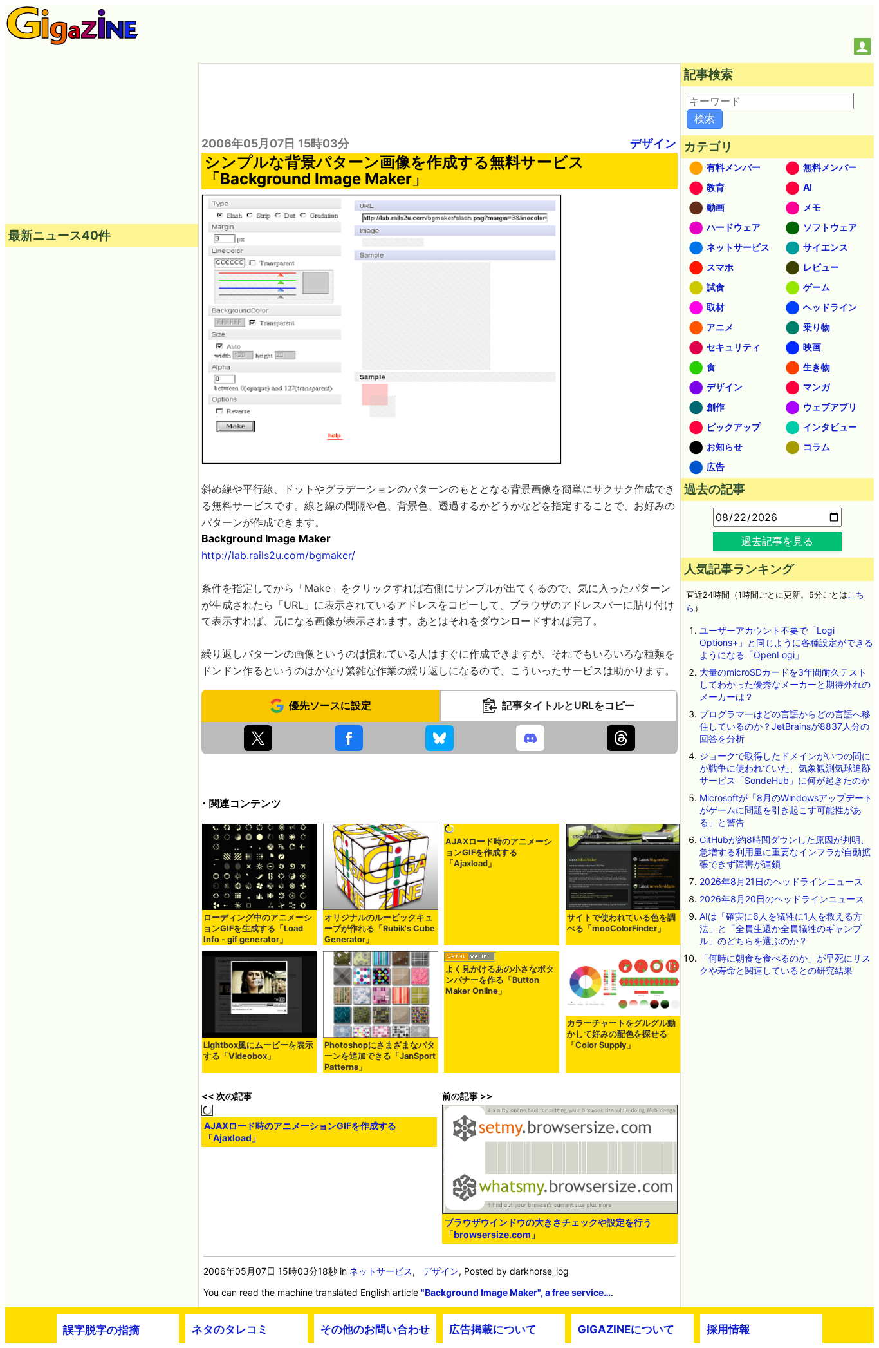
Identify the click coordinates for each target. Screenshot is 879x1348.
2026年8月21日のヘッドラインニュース (781, 881)
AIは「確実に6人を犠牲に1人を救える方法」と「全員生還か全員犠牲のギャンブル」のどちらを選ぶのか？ (780, 928)
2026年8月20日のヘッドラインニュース (781, 898)
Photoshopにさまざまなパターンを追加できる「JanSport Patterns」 (380, 1056)
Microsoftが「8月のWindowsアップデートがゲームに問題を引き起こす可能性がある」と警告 (786, 810)
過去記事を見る (777, 541)
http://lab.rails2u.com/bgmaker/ (278, 555)
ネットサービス (380, 1271)
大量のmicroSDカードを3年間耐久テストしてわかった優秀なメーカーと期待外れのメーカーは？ (785, 684)
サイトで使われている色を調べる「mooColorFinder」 (621, 923)
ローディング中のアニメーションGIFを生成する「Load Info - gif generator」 (257, 928)
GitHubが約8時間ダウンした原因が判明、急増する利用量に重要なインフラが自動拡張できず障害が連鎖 (785, 851)
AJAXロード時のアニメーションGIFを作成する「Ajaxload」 (498, 852)
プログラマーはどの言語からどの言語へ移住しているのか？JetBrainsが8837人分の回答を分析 (785, 726)
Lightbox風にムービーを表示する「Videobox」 (258, 1050)
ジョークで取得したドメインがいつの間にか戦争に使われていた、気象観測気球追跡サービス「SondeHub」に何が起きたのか (785, 768)
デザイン (653, 143)
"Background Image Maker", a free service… (516, 1292)
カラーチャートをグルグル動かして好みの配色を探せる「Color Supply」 (621, 1034)
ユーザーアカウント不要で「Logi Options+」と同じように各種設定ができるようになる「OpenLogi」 (786, 642)
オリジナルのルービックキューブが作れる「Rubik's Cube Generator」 (379, 928)
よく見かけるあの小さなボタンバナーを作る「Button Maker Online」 (499, 980)
